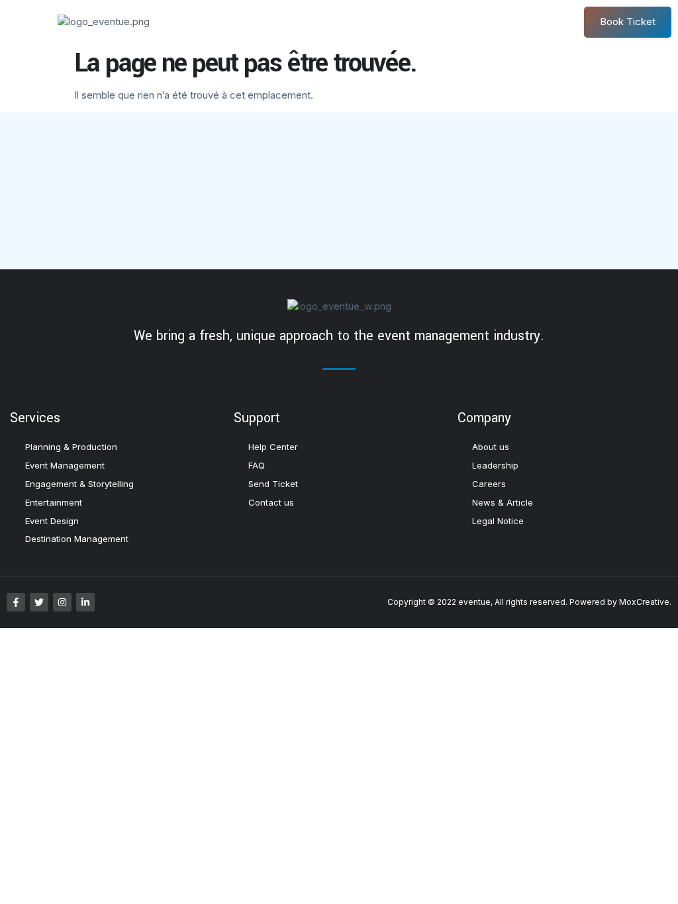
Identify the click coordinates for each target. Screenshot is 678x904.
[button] (25, 22)
